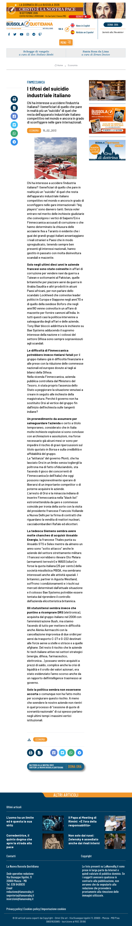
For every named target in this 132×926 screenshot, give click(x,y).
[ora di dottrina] (107, 150)
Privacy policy (14, 909)
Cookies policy (32, 909)
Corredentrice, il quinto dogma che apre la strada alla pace (19, 841)
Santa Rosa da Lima (96, 51)
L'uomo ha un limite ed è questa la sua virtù (20, 821)
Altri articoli (65, 795)
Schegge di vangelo (36, 51)
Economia (72, 65)
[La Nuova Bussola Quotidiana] (29, 24)
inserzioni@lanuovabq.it (19, 899)
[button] (66, 42)
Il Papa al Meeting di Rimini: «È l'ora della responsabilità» (82, 821)
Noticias (84, 32)
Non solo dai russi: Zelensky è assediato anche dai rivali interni (84, 839)
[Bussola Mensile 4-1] (107, 90)
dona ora (113, 24)
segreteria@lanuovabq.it (20, 895)
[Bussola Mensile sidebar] (107, 120)
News (83, 25)
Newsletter (112, 32)
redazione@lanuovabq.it (20, 891)
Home (60, 65)
